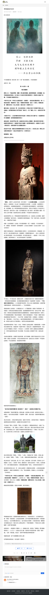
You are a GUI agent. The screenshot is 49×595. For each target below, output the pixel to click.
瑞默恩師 (14, 11)
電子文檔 (27, 591)
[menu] (45, 2)
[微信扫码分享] (22, 553)
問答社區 (32, 591)
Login (8, 573)
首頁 (3, 5)
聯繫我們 (37, 591)
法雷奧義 (18, 591)
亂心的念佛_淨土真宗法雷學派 (12, 579)
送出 (42, 573)
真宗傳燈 (13, 591)
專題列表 (23, 591)
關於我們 (8, 591)
